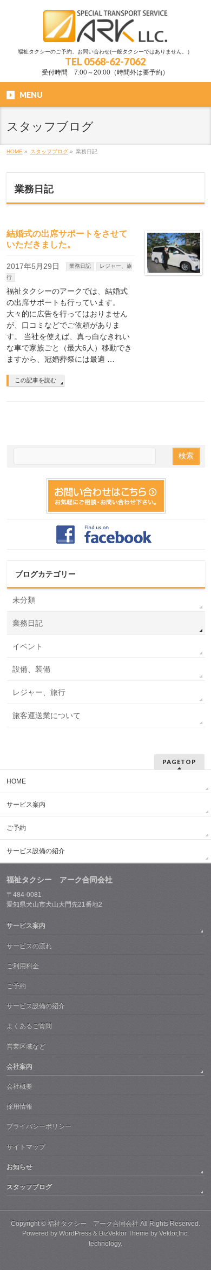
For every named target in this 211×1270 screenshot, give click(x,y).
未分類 (23, 600)
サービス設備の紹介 (35, 851)
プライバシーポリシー (38, 1126)
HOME (16, 781)
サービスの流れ (29, 946)
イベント (27, 646)
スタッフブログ (29, 1187)
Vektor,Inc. (174, 1233)
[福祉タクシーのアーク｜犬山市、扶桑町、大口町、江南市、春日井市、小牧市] (105, 30)
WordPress (75, 1233)
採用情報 (19, 1106)
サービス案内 (25, 804)
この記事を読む (35, 380)
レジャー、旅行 (38, 692)
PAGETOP (179, 761)
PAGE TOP (196, 1221)
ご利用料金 (22, 966)
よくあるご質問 (29, 1026)
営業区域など (25, 1046)
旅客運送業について (46, 715)
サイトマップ (25, 1147)
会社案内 (19, 1066)
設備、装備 (31, 669)
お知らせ (19, 1167)
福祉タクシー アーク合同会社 (93, 1223)
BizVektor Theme (124, 1233)
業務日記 (80, 266)
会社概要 (19, 1086)
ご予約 (16, 828)
